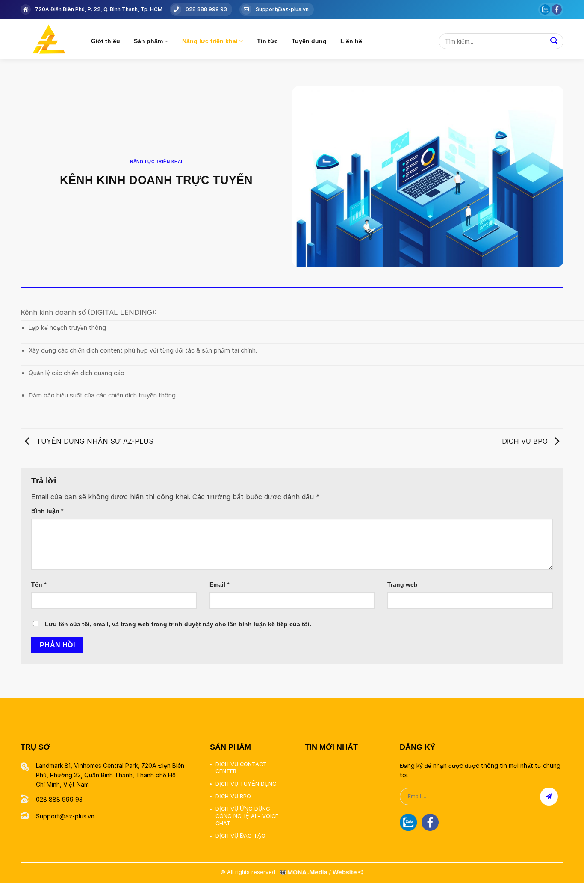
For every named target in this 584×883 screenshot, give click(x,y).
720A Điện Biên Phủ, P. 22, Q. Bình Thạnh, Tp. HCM (98, 9)
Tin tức (267, 41)
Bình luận (47, 510)
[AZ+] (49, 39)
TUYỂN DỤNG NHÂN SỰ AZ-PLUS (93, 441)
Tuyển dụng (309, 41)
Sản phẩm (148, 41)
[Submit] (553, 41)
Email (219, 584)
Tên (38, 584)
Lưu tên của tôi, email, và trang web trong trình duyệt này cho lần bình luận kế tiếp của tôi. (178, 624)
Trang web (402, 584)
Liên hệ (351, 41)
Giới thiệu (105, 41)
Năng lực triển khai (210, 41)
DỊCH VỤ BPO (526, 441)
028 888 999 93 (206, 9)
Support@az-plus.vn (282, 9)
